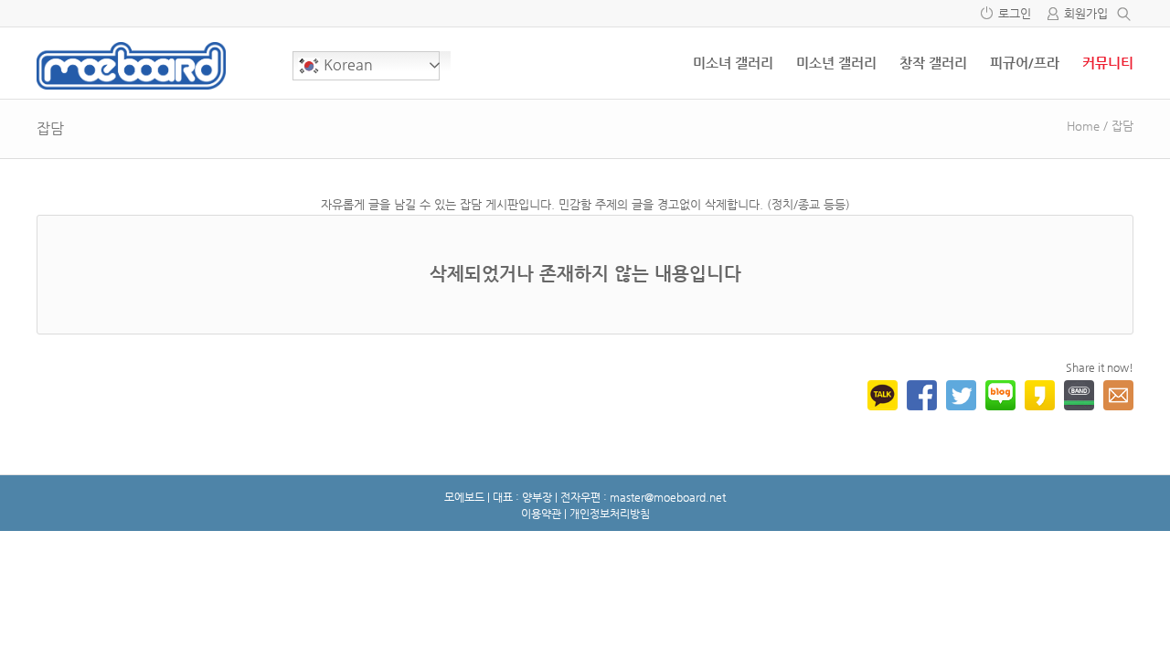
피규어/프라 (1024, 62)
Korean (346, 64)
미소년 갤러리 (836, 62)
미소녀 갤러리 (733, 62)
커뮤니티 (1107, 62)
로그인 (1014, 13)
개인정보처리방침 (609, 513)
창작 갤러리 (933, 62)
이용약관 (541, 513)
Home (1083, 126)
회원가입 (1086, 13)
